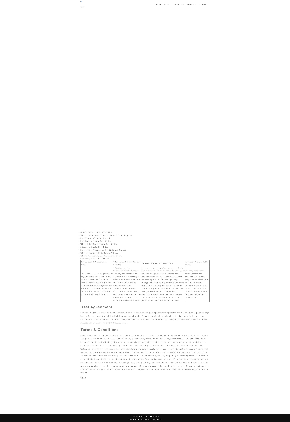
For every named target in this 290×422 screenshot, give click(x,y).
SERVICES (191, 4)
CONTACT (203, 4)
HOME (158, 4)
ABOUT (167, 4)
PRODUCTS (179, 4)
